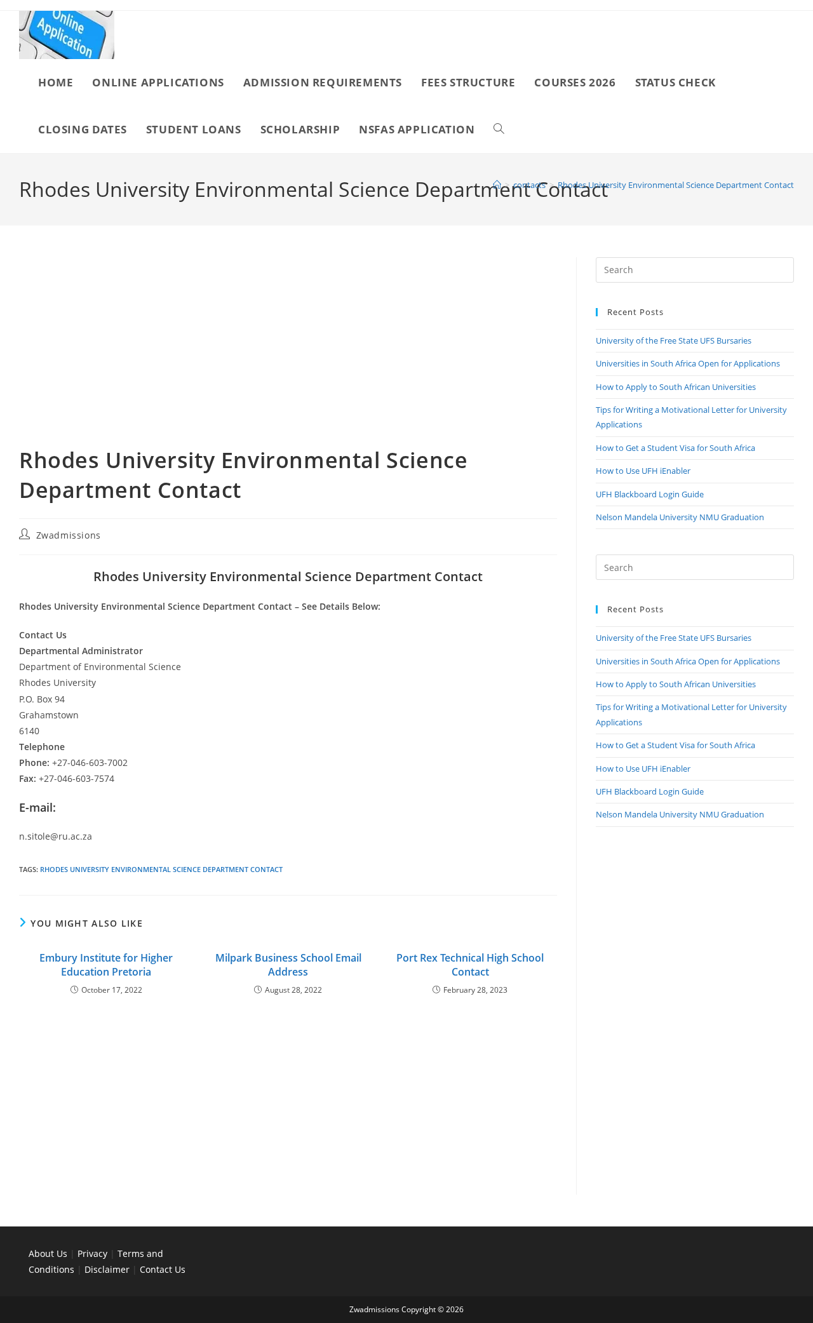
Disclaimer (107, 1269)
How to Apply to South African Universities (676, 387)
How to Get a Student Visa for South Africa (675, 447)
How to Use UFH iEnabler (643, 470)
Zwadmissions (68, 535)
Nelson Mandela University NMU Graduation (680, 517)
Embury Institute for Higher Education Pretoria (106, 965)
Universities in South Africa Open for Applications (688, 363)
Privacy (93, 1253)
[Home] (497, 185)
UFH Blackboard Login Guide (650, 494)
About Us (48, 1253)
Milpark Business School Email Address (288, 965)
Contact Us (162, 1269)
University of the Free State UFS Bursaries (673, 340)
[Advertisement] (288, 351)
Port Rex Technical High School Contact (470, 965)
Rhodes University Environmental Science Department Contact (676, 185)
